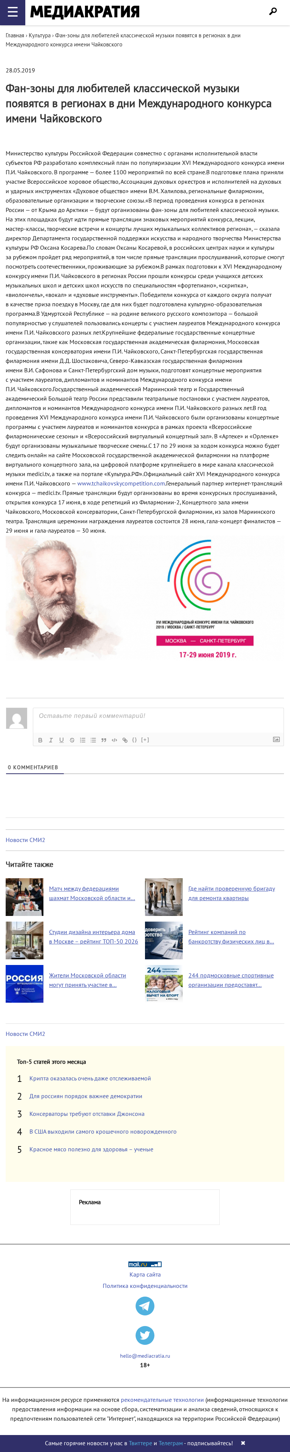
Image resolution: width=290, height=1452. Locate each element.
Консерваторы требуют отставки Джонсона (87, 1114)
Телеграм (171, 1443)
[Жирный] (40, 740)
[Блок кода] (114, 740)
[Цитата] (104, 740)
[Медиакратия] (84, 13)
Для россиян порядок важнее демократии (85, 1096)
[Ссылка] (125, 740)
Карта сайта (145, 1274)
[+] (145, 739)
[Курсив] (51, 740)
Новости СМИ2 (25, 840)
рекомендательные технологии (162, 1400)
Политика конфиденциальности (145, 1286)
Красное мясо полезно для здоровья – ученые (91, 1149)
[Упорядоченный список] (82, 740)
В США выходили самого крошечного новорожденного (103, 1131)
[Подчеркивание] (61, 740)
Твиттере (140, 1443)
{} (134, 739)
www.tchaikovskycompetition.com (121, 483)
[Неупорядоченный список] (93, 740)
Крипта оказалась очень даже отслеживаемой (90, 1078)
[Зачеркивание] (72, 740)
